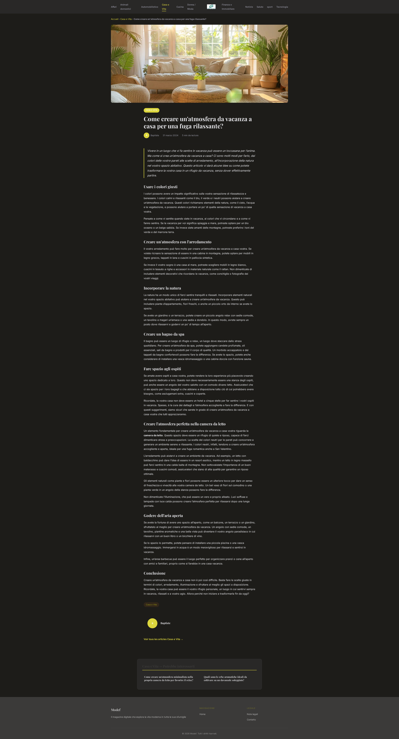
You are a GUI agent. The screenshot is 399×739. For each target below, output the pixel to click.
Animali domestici (125, 6)
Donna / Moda (191, 6)
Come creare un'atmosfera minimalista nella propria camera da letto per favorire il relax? (168, 678)
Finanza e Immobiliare (228, 6)
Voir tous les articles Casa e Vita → (163, 639)
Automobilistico (149, 6)
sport (270, 6)
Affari (114, 6)
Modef (115, 709)
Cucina (180, 6)
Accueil (114, 19)
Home (202, 714)
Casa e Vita (165, 6)
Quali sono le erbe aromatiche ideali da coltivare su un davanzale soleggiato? (225, 678)
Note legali (252, 714)
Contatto (251, 719)
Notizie (249, 6)
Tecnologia (282, 6)
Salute (260, 6)
